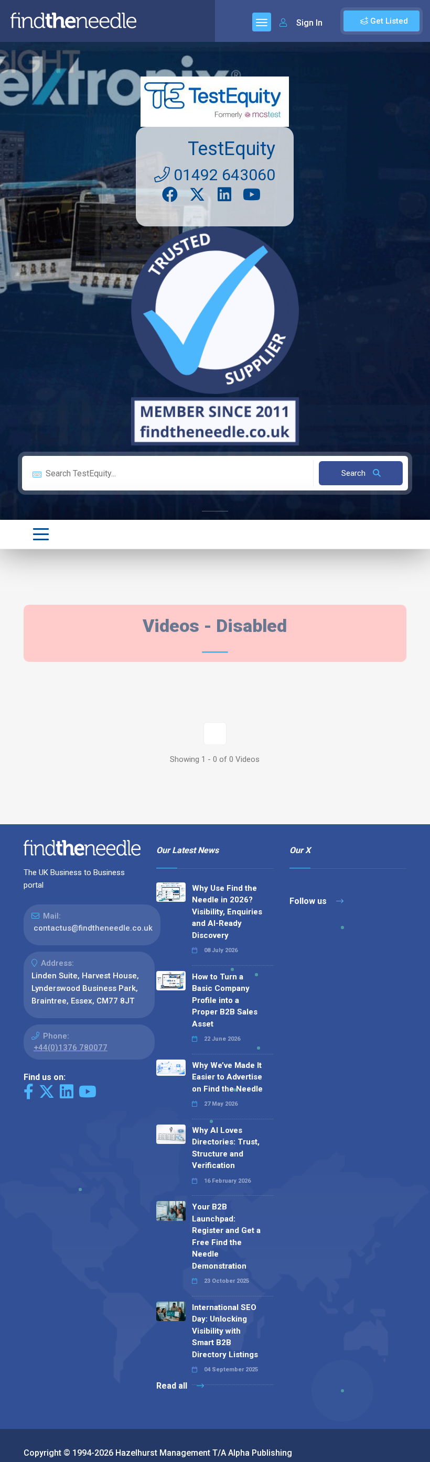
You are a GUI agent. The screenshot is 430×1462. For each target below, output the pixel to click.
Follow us (309, 901)
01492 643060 (222, 175)
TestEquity (231, 149)
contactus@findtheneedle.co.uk (93, 928)
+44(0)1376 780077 (71, 1047)
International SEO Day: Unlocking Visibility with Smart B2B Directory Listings (225, 1331)
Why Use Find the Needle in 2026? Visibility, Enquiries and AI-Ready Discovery (227, 911)
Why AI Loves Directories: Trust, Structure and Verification (226, 1148)
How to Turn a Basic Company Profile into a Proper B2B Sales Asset (224, 1000)
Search (354, 473)
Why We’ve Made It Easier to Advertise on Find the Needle (227, 1077)
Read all (172, 1386)
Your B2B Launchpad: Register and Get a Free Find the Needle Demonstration (226, 1236)
